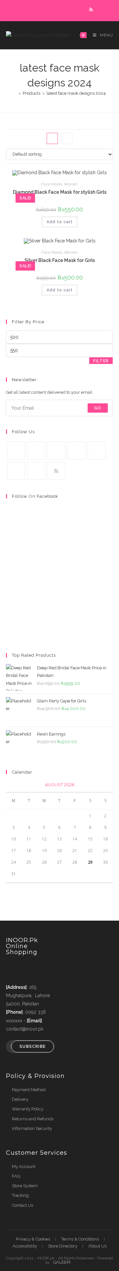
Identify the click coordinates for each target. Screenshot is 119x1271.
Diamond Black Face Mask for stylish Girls (59, 192)
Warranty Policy (27, 1108)
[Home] (15, 93)
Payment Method (29, 1089)
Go (97, 408)
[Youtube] (36, 471)
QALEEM (61, 1262)
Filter (101, 361)
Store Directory (62, 1246)
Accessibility (25, 1246)
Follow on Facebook (35, 496)
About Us (97, 1246)
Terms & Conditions (80, 1239)
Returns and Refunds (33, 1118)
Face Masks (51, 184)
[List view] (66, 138)
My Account (23, 1166)
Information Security (32, 1128)
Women (71, 184)
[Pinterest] (97, 450)
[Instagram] (56, 450)
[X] (16, 450)
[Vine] (16, 471)
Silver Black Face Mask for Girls (59, 260)
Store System (25, 1185)
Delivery (20, 1099)
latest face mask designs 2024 (76, 93)
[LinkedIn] (76, 450)
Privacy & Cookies (33, 1239)
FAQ (16, 1176)
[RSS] (56, 471)
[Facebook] (36, 450)
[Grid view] (52, 138)
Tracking (20, 1195)
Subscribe (33, 1046)
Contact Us (22, 1205)
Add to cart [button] (60, 222)
